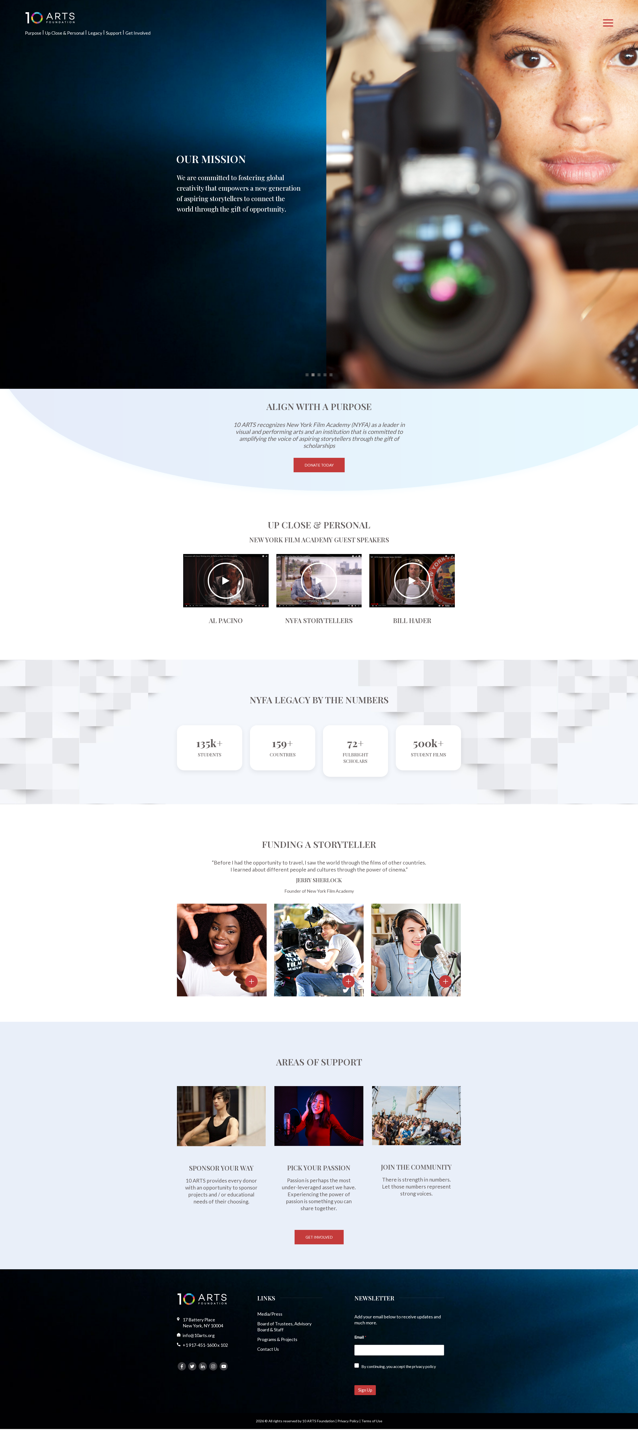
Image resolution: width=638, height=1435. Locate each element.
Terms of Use (371, 1421)
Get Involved (138, 33)
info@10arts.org (199, 1335)
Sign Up (365, 1390)
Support (114, 33)
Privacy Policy (348, 1421)
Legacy (95, 33)
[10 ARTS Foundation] (50, 17)
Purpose (33, 33)
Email (360, 1337)
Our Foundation (218, 918)
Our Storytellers (417, 911)
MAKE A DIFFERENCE (231, 159)
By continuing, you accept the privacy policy (398, 1366)
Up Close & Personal (64, 33)
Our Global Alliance (315, 911)
